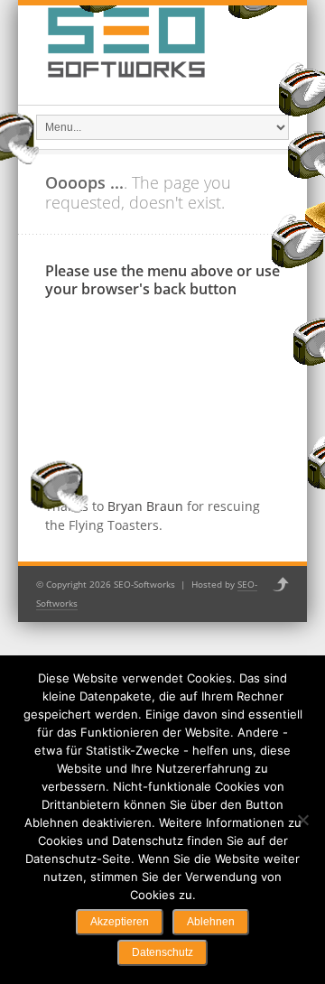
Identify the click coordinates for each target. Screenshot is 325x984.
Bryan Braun (145, 506)
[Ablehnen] (302, 820)
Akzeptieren (119, 921)
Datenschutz (162, 952)
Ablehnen (211, 921)
